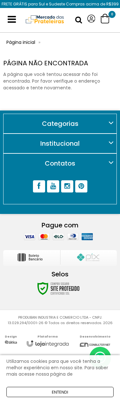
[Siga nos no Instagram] (67, 186)
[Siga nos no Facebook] (39, 186)
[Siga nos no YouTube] (53, 186)
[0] (105, 18)
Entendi (60, 392)
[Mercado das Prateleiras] (45, 19)
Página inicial (20, 42)
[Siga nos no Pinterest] (81, 186)
